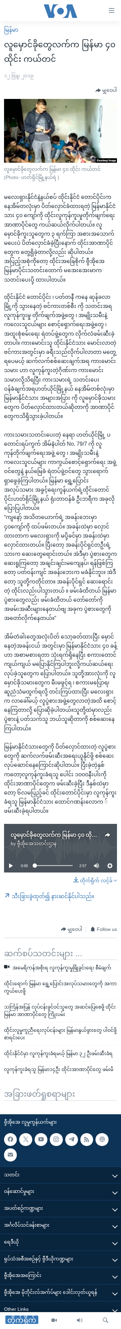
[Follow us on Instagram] (56, 1139)
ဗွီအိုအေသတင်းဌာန (36, 843)
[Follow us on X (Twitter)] (25, 1139)
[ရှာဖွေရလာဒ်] (105, 1320)
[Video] (54, 1320)
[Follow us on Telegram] (71, 1139)
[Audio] (80, 1320)
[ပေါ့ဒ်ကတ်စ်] (101, 1139)
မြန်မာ (11, 30)
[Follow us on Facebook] (10, 1139)
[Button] (106, 90)
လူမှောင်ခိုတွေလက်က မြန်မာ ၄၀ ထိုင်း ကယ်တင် (65, 835)
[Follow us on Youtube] (41, 1139)
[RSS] (86, 1139)
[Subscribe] (10, 1154)
